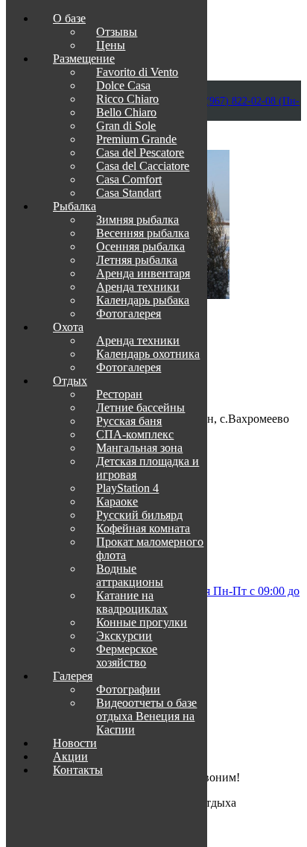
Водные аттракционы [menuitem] (129, 575)
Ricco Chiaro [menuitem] (127, 98)
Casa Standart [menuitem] (128, 192)
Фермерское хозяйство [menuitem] (126, 656)
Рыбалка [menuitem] (74, 206)
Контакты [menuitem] (78, 769)
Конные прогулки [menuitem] (141, 622)
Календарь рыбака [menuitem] (142, 300)
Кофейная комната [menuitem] (143, 528)
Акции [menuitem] (70, 756)
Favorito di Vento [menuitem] (137, 72)
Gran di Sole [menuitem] (126, 125)
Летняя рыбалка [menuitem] (136, 260)
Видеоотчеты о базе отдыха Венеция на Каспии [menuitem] (146, 716)
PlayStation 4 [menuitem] (127, 488)
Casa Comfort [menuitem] (129, 179)
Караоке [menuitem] (117, 501)
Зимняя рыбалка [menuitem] (137, 219)
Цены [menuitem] (110, 45)
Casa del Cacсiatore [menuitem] (142, 166)
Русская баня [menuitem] (129, 421)
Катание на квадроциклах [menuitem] (132, 602)
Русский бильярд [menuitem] (139, 514)
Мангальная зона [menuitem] (139, 447)
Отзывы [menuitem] (116, 31)
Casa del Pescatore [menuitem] (140, 152)
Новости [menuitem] (75, 743)
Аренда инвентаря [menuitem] (143, 273)
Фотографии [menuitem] (128, 689)
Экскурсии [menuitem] (124, 635)
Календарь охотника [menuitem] (148, 353)
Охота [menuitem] (68, 327)
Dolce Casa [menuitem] (123, 85)
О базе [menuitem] (69, 18)
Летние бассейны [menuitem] (140, 407)
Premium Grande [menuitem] (136, 139)
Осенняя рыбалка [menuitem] (140, 246)
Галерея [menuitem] (72, 676)
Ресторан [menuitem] (119, 394)
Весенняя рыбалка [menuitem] (142, 233)
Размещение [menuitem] (84, 58)
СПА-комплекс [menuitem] (135, 434)
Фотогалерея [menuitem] (128, 313)
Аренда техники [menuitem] (138, 286)
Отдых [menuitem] (70, 380)
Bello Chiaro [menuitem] (126, 112)
